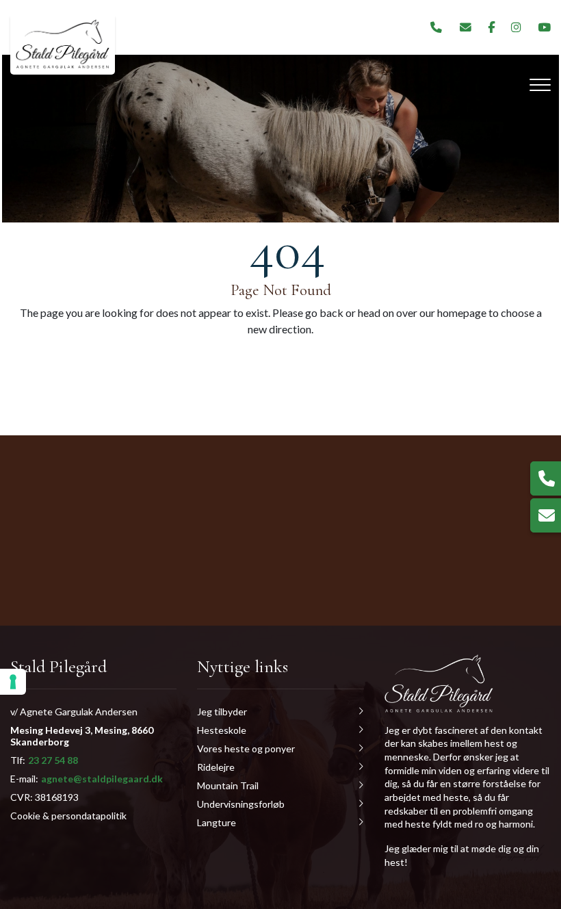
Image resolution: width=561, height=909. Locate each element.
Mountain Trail (228, 785)
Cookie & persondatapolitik (68, 815)
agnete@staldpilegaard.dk (102, 778)
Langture (216, 822)
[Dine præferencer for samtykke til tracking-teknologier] (13, 682)
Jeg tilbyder (222, 711)
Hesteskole (221, 730)
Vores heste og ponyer (246, 748)
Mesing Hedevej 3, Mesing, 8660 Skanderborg (81, 735)
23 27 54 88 (53, 760)
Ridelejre (216, 767)
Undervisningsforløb (241, 804)
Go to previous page (181, 363)
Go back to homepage (363, 363)
